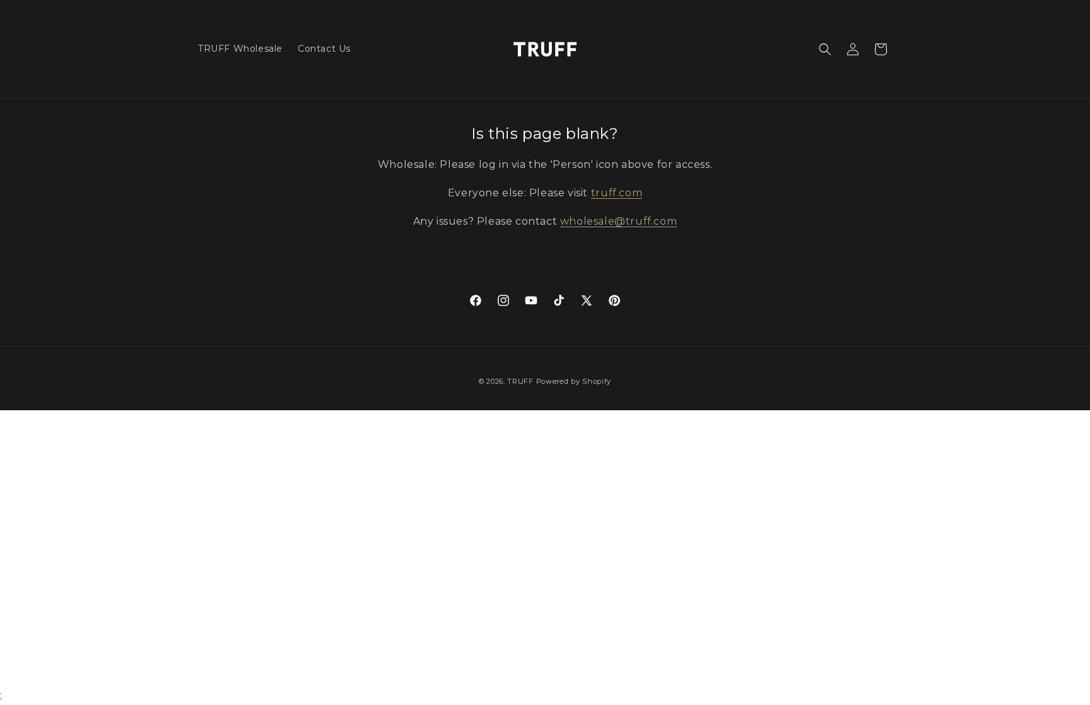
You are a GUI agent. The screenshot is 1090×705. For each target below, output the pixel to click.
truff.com (616, 193)
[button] (825, 49)
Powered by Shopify (574, 381)
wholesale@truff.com (618, 221)
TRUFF (520, 381)
